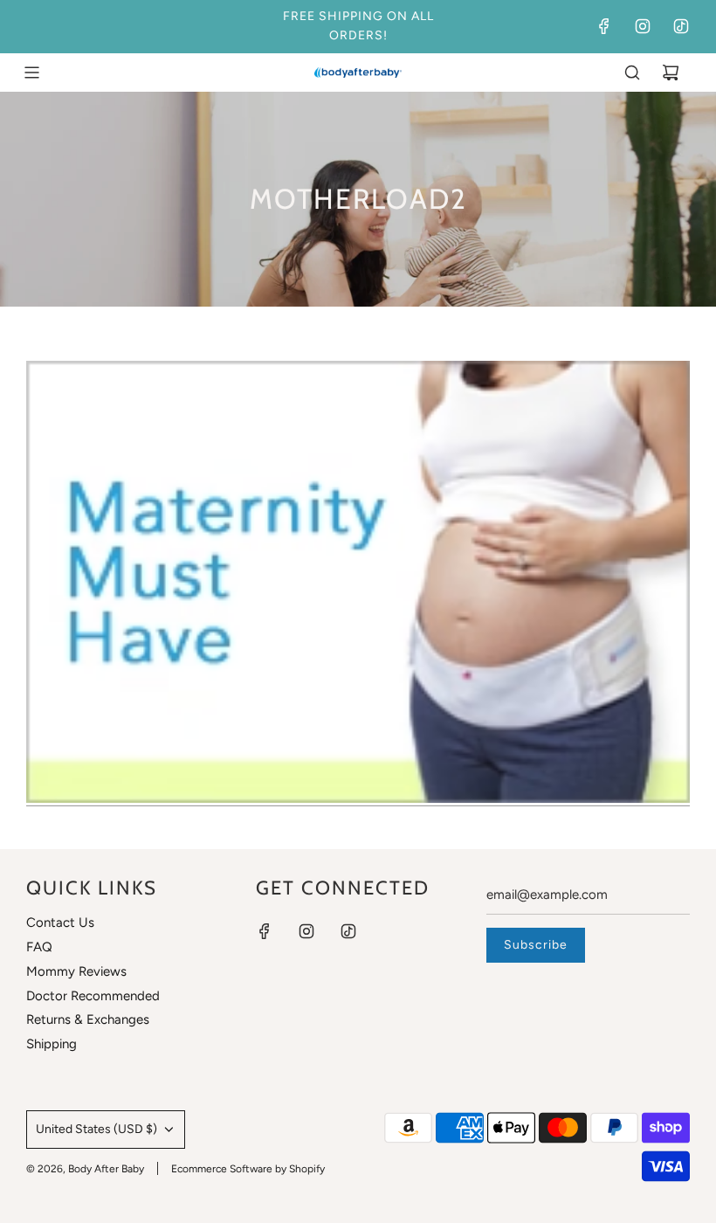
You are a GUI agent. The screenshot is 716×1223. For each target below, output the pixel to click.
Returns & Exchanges (87, 1019)
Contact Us (60, 922)
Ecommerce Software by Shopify (248, 1169)
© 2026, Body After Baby (85, 1169)
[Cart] (670, 72)
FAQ (39, 947)
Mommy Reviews (76, 971)
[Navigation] (31, 72)
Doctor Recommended (93, 996)
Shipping (51, 1044)
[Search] (632, 72)
